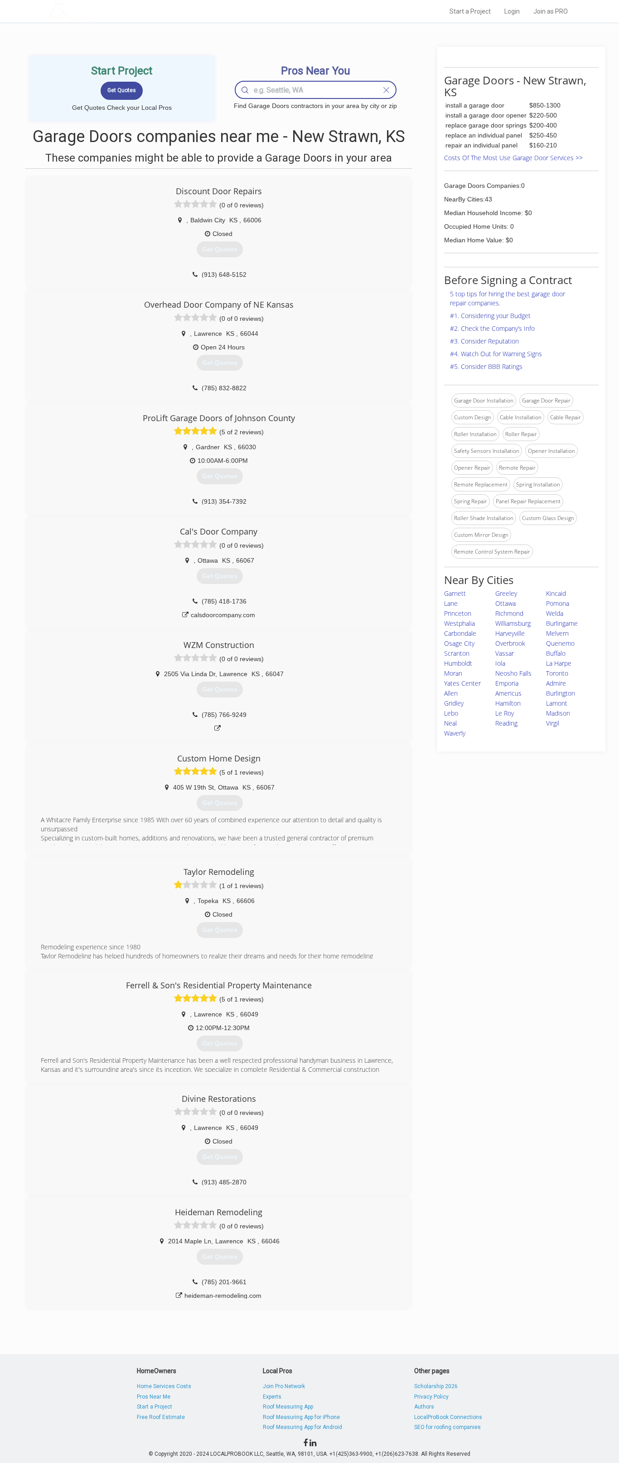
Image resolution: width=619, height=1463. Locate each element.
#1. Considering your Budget (490, 315)
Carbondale (460, 633)
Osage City (459, 643)
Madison (558, 713)
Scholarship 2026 (436, 1386)
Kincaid (556, 593)
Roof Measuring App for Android (302, 1427)
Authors (424, 1407)
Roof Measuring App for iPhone (301, 1417)
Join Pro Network (284, 1386)
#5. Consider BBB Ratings (486, 366)
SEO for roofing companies (447, 1427)
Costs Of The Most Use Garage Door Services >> (513, 157)
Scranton (456, 653)
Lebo (451, 713)
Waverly (454, 733)
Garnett (455, 593)
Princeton (457, 613)
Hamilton (508, 703)
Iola (500, 663)
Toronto (557, 673)
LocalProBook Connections (448, 1417)
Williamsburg (513, 623)
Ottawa (505, 603)
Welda (554, 613)
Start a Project (470, 11)
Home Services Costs (164, 1386)
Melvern (557, 633)
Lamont (556, 703)
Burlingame (562, 623)
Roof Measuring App (288, 1407)
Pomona (557, 603)
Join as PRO (550, 11)
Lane (451, 603)
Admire (556, 683)
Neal (450, 723)
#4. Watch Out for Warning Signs (496, 353)
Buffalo (556, 653)
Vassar (504, 653)
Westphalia (459, 623)
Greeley (506, 593)
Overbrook (510, 643)
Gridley (454, 703)
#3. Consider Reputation (484, 341)
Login (512, 11)
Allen (451, 693)
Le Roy (504, 713)
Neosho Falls (513, 673)
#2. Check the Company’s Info (492, 328)
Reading (506, 723)
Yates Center (462, 683)
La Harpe (558, 663)
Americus (508, 693)
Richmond (509, 613)
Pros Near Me (153, 1397)
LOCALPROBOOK (101, 11)
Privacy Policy (431, 1397)
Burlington (560, 693)
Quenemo (560, 643)
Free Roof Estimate (161, 1417)
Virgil (552, 723)
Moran (453, 673)
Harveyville (510, 633)
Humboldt (458, 663)
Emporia (506, 683)
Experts (272, 1397)
